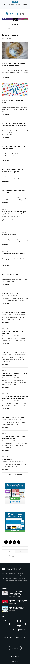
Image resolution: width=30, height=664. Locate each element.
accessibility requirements (7, 637)
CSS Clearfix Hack (8, 459)
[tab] (8, 551)
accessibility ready (14, 634)
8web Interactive (13, 624)
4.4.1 (15, 621)
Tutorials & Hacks (9, 28)
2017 (23, 627)
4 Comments (19, 151)
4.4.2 (19, 621)
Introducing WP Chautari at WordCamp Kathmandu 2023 (16, 607)
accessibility (6, 634)
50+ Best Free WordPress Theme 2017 (9, 627)
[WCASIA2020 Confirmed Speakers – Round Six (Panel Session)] (5, 601)
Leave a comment (19, 67)
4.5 (22, 621)
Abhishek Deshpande (13, 629)
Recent (21, 551)
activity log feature (6, 639)
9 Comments (20, 195)
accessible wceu (16, 637)
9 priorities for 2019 (21, 624)
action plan (23, 637)
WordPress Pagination (10, 235)
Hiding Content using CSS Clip (13, 417)
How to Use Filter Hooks (10, 274)
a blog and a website (6, 632)
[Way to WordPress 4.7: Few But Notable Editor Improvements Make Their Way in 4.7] (5, 593)
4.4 (11, 621)
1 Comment (18, 128)
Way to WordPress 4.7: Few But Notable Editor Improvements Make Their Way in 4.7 (17, 593)
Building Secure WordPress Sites (13, 312)
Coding (6, 60)
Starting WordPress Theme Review (14, 352)
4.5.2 (3, 624)
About (14, 653)
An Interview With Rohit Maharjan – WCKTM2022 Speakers (15, 4)
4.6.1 (7, 624)
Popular (8, 551)
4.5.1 (26, 621)
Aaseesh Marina (5, 629)
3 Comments (18, 104)
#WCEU (6, 620)
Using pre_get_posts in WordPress (13, 254)
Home (3, 28)
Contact (21, 653)
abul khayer (14, 632)
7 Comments (20, 216)
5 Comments (20, 256)
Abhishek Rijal (22, 629)
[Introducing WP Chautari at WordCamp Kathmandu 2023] (5, 609)
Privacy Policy (15, 656)
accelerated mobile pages (22, 632)
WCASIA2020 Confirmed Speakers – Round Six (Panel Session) (18, 600)
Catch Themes (15, 661)
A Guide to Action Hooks (10, 293)
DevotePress (4, 67)
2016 (19, 627)
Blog (3, 60)
